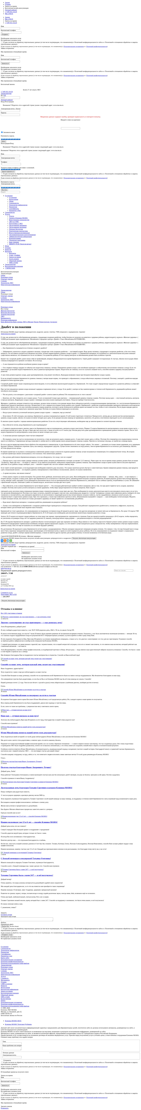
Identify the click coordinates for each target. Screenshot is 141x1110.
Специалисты (6, 948)
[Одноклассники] (5, 540)
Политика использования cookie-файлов (15, 963)
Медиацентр (5, 980)
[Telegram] (8, 540)
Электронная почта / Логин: (11, 109)
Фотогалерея (5, 987)
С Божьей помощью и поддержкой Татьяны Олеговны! (26, 858)
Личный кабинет (7, 100)
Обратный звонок (7, 995)
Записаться (5, 63)
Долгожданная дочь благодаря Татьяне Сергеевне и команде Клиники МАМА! (36, 788)
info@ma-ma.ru (6, 568)
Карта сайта (5, 958)
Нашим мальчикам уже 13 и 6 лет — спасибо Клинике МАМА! (29, 822)
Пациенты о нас (6, 956)
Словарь (4, 281)
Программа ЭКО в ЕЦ (9, 594)
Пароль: (3, 113)
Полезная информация (9, 320)
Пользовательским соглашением (74, 46)
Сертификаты (6, 954)
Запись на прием (7, 991)
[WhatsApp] (10, 540)
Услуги (3, 976)
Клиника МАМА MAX (13, 1021)
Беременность (6, 318)
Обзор (3, 275)
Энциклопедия (6, 93)
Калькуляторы (6, 999)
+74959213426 (10, 268)
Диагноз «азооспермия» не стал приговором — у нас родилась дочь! (31, 622)
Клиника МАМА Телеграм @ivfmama (18, 1024)
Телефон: (4, 162)
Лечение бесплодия (8, 314)
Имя (2, 26)
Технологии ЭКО (7, 283)
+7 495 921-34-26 (11, 12)
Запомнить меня (9, 132)
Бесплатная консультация (10, 993)
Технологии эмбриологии (10, 950)
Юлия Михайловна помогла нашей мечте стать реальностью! (28, 733)
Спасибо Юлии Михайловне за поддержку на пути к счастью (28, 695)
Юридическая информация (10, 285)
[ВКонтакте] (2, 540)
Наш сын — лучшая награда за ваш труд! (20, 716)
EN (5, 95)
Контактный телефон (8, 30)
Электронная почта (9, 1055)
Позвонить (4, 1108)
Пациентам (5, 952)
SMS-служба (5, 997)
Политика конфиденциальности (12, 961)
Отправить (5, 34)
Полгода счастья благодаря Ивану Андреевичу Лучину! (26, 767)
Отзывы (8, 4)
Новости (4, 986)
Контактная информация (9, 989)
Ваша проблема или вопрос (12, 1045)
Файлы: (3, 922)
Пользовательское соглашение (11, 960)
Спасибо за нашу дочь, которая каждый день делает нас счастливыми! (33, 664)
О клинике (4, 947)
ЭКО (2, 316)
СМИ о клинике (6, 984)
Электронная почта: (8, 158)
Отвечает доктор (7, 279)
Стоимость (4, 978)
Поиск (3, 1000)
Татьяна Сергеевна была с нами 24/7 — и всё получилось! (27, 875)
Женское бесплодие (8, 311)
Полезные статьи (7, 277)
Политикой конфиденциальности (96, 46)
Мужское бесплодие (8, 312)
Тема (4, 1041)
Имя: (2, 154)
